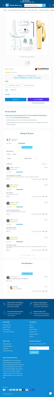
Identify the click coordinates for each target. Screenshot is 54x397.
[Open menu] (3, 5)
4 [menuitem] (28, 255)
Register (31, 327)
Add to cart (16, 99)
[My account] (50, 5)
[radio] (12, 85)
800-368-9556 (25, 1)
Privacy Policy (6, 329)
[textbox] (47, 164)
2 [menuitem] (25, 255)
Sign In (31, 325)
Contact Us (6, 348)
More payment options (38, 103)
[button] (8, 179)
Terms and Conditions (8, 332)
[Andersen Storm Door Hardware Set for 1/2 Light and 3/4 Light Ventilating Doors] (27, 34)
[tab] (27, 147)
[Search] (44, 5)
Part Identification (7, 346)
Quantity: (7, 94)
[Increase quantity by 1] (18, 94)
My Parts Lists (33, 332)
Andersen (42, 69)
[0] (53, 5)
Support (31, 336)
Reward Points (33, 329)
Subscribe (34, 352)
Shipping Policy (7, 325)
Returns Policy (6, 327)
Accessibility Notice (8, 351)
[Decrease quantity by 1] (12, 94)
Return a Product (33, 334)
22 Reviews (14, 72)
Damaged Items (7, 344)
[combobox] (14, 158)
